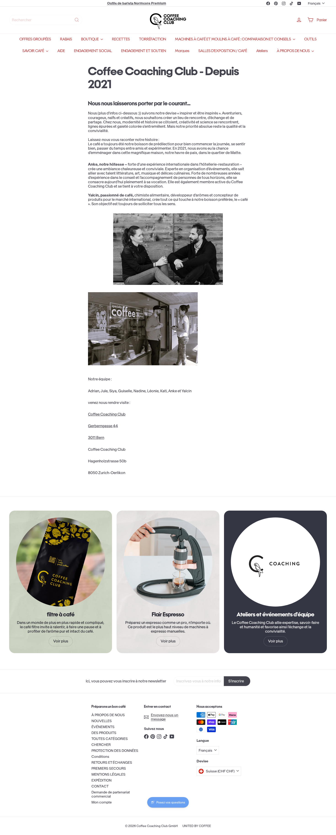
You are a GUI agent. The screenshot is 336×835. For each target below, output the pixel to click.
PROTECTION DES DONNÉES (114, 750)
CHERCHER (101, 744)
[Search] (76, 20)
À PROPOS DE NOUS (293, 50)
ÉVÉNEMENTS (103, 727)
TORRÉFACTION (152, 39)
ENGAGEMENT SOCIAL (93, 50)
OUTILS (310, 39)
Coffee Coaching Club (106, 414)
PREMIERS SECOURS (108, 768)
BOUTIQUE (90, 39)
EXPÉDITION (101, 780)
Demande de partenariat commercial (110, 794)
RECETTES (121, 39)
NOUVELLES (101, 721)
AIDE (61, 50)
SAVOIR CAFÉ (33, 50)
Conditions (100, 756)
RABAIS (66, 39)
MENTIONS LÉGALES (108, 774)
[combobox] (45, 20)
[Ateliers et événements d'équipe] (275, 562)
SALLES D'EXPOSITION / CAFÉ (222, 50)
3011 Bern (96, 437)
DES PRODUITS (103, 733)
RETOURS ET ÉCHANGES (111, 762)
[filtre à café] (60, 562)
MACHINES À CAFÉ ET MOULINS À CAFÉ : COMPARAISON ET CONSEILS (233, 39)
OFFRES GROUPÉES (35, 39)
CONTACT (100, 786)
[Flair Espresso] (168, 562)
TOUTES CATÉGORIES (109, 739)
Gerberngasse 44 (103, 426)
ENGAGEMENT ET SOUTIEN (143, 50)
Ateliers (262, 50)
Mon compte (101, 802)
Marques (182, 50)
